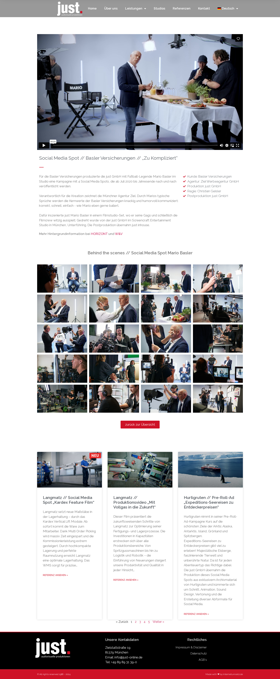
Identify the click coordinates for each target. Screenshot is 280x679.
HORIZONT (99, 234)
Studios (159, 8)
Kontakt (204, 8)
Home (92, 8)
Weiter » (158, 622)
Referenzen (181, 8)
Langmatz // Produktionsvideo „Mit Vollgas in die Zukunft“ (134, 502)
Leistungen (133, 8)
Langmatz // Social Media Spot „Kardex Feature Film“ (68, 500)
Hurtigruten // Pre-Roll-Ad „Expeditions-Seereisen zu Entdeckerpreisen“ (209, 502)
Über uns (111, 8)
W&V (119, 234)
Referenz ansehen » (55, 575)
